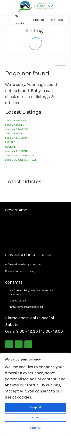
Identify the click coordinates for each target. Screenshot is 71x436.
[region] (35, 394)
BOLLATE (10, 146)
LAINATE (10, 142)
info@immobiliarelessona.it (26, 306)
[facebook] (9, 344)
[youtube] (28, 344)
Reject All (35, 427)
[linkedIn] (19, 344)
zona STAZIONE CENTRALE (21, 159)
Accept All (35, 407)
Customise (35, 417)
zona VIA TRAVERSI (16, 129)
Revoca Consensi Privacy (20, 271)
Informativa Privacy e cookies (23, 264)
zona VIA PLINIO (14, 124)
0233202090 (17, 300)
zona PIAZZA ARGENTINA (20, 155)
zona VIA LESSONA (16, 120)
